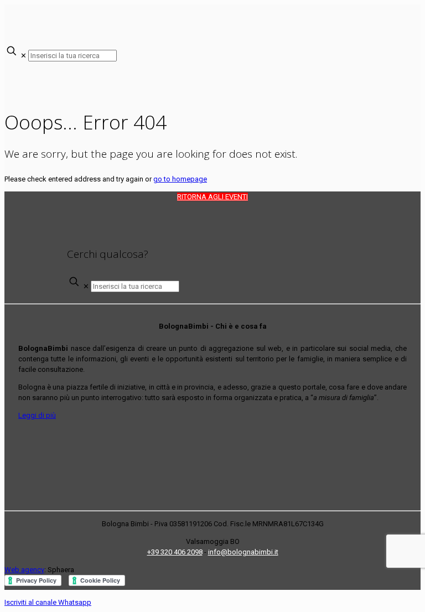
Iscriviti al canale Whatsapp (47, 602)
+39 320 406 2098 (175, 552)
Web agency (24, 570)
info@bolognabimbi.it (243, 552)
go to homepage (180, 179)
